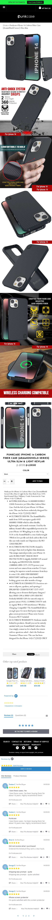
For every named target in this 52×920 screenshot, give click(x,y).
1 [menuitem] (23, 916)
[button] (13, 804)
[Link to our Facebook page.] (17, 747)
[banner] (26, 17)
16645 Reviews (18, 765)
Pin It (37, 655)
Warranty (36, 745)
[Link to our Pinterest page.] (35, 747)
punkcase (40, 752)
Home (5, 25)
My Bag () (46, 8)
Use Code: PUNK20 (35, 2)
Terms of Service (41, 742)
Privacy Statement (21, 745)
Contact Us (17, 742)
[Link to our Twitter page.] (23, 747)
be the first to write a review (26, 731)
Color (26, 471)
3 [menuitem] (28, 916)
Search (6, 742)
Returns (27, 742)
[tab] (8, 715)
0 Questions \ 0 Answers (13, 706)
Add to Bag (38, 481)
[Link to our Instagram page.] (29, 747)
